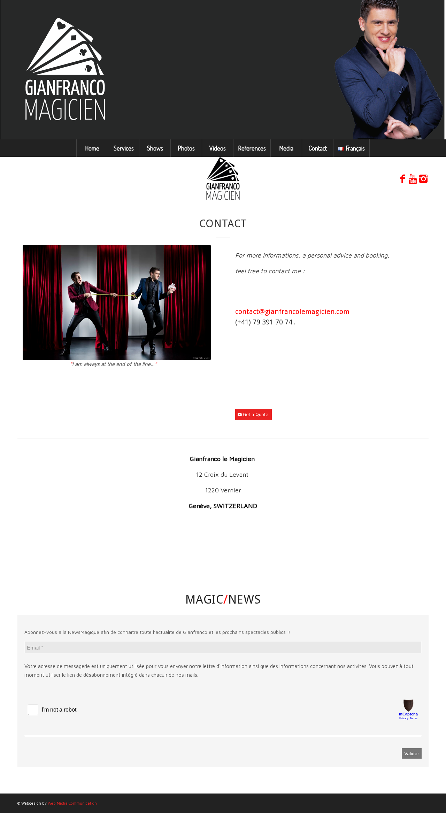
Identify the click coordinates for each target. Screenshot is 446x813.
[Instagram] (423, 179)
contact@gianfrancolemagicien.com (292, 311)
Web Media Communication (72, 803)
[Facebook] (402, 179)
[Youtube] (413, 179)
